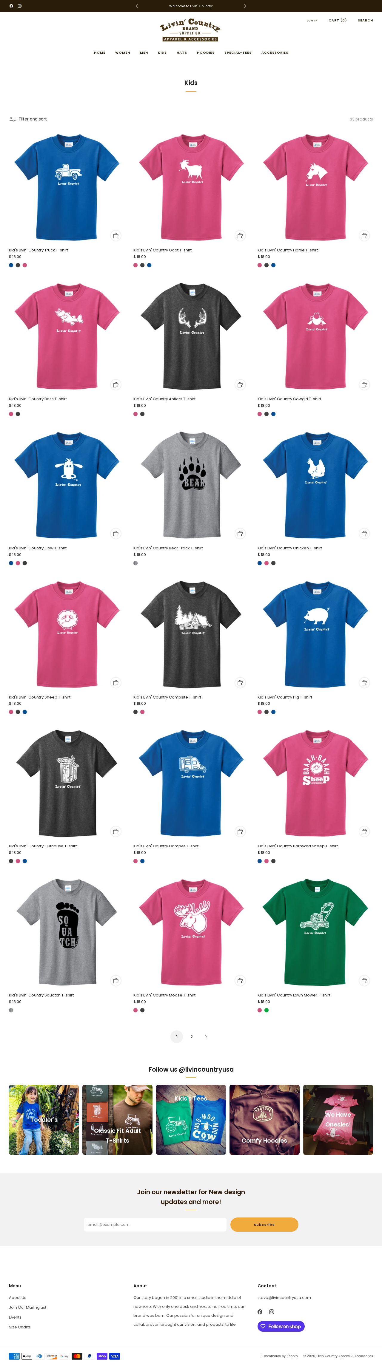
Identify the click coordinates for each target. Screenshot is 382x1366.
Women (122, 52)
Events (15, 1317)
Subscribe (264, 1224)
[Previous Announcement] (137, 6)
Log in (312, 20)
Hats (182, 52)
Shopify (292, 1356)
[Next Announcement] (245, 6)
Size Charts (20, 1327)
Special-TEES (238, 52)
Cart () (338, 20)
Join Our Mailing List (27, 1307)
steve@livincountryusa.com (284, 1297)
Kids (162, 52)
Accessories (274, 52)
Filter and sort (33, 119)
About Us (17, 1297)
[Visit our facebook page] (11, 6)
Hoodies (206, 52)
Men (144, 52)
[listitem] (191, 6)
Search (365, 20)
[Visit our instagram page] (20, 6)
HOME (99, 52)
